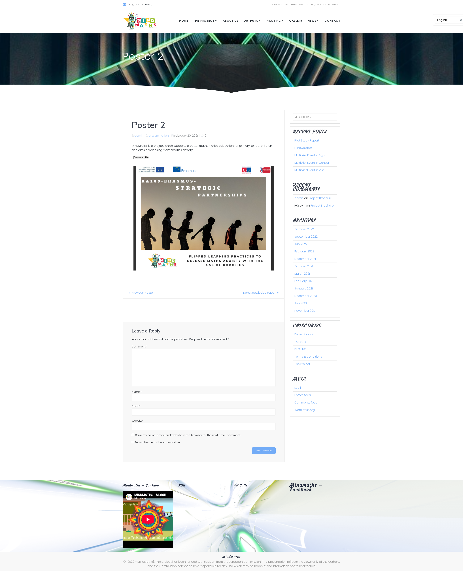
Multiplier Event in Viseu (310, 170)
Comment (140, 346)
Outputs (250, 21)
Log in (298, 388)
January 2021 (303, 288)
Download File (141, 157)
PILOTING (273, 21)
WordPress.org (304, 410)
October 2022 (304, 229)
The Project (203, 21)
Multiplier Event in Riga (309, 155)
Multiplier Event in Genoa (311, 163)
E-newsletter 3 (304, 148)
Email (136, 406)
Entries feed (302, 395)
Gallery (296, 21)
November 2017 (305, 311)
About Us (231, 21)
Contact (332, 21)
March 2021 (302, 274)
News (312, 21)
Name (137, 392)
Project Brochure (320, 198)
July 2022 (300, 244)
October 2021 (303, 266)
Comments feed (306, 402)
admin (138, 136)
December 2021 (305, 259)
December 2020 (305, 296)
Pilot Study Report (306, 140)
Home (183, 21)
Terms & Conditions (308, 357)
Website (137, 420)
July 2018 (300, 303)
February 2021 (303, 281)
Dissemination (159, 136)
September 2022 (306, 237)
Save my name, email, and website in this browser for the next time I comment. (188, 435)
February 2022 (304, 251)
